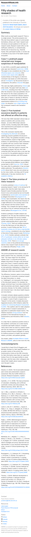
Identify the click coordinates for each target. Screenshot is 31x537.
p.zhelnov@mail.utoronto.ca (9, 500)
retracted (20, 82)
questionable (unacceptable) (19, 195)
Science (24, 86)
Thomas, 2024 (6, 223)
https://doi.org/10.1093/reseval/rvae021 (13, 377)
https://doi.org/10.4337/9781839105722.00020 (15, 487)
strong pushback (17, 312)
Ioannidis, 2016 (6, 241)
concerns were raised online (9, 75)
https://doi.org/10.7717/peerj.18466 (16, 472)
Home (3, 6)
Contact (14, 6)
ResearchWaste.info (9, 2)
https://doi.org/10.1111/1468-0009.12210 (13, 388)
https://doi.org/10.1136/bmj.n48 (10, 403)
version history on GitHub (12, 29)
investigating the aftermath (9, 134)
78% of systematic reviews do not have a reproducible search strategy (15, 229)
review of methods (19, 185)
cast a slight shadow (20, 103)
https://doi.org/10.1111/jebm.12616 (19, 461)
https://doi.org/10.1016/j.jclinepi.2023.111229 (14, 450)
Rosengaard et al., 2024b (18, 210)
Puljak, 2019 (20, 247)
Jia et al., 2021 (18, 164)
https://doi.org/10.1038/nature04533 (12, 416)
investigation (9, 80)
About (8, 6)
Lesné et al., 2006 (22, 69)
